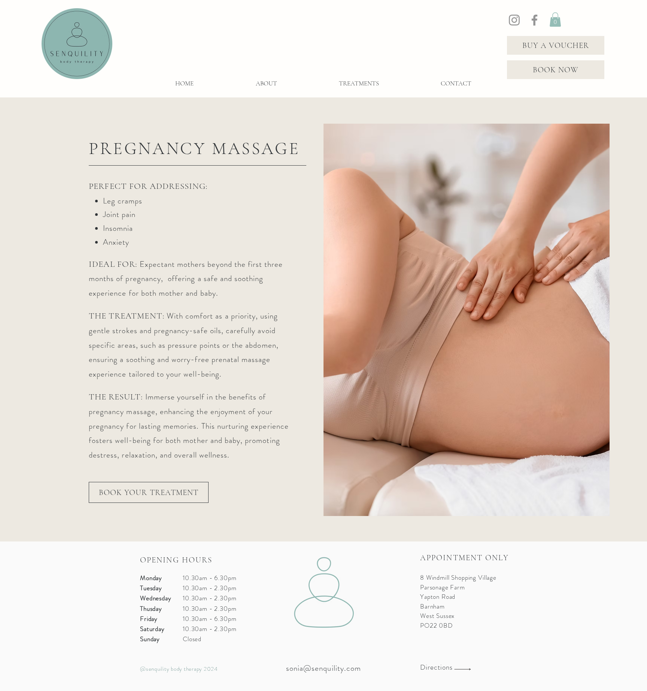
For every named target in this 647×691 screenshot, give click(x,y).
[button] (555, 19)
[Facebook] (534, 20)
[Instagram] (514, 20)
